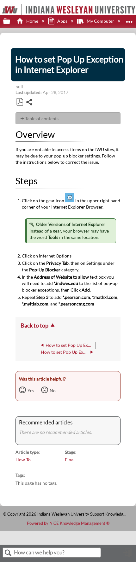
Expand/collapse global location (129, 19)
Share (30, 102)
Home (32, 21)
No (53, 390)
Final (70, 459)
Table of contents (42, 118)
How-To (23, 459)
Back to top (34, 325)
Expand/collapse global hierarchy (10, 21)
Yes (31, 390)
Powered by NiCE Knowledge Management (68, 523)
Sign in (128, 555)
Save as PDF (19, 102)
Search (8, 553)
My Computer (100, 21)
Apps (62, 21)
